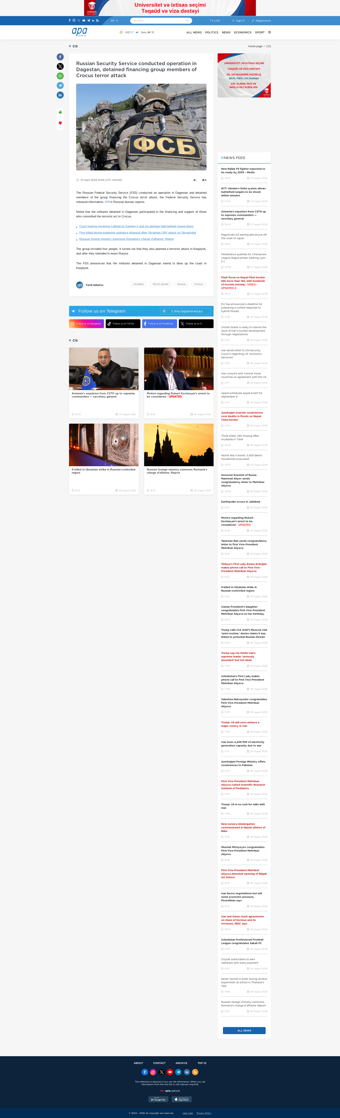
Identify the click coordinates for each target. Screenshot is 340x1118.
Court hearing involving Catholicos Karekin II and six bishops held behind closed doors (136, 226)
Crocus (198, 284)
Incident (139, 284)
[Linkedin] (93, 20)
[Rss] (97, 20)
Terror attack (161, 284)
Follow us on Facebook (160, 323)
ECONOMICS (242, 32)
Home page (255, 46)
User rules (188, 1113)
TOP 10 (202, 1062)
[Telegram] (88, 20)
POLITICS (211, 32)
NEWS (226, 32)
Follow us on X (194, 323)
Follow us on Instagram (88, 323)
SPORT (260, 32)
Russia (181, 284)
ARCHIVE (181, 1062)
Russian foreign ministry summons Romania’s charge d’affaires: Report (126, 239)
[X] (78, 20)
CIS (268, 46)
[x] (161, 1072)
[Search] (187, 21)
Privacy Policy (204, 1113)
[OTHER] (268, 32)
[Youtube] (83, 20)
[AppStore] (182, 1099)
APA (107, 202)
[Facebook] (69, 20)
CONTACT (159, 1062)
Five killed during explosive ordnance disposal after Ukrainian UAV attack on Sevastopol (137, 232)
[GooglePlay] (158, 1099)
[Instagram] (74, 20)
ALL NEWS (194, 32)
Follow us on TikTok (123, 323)
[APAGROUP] (170, 1091)
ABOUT (138, 1062)
